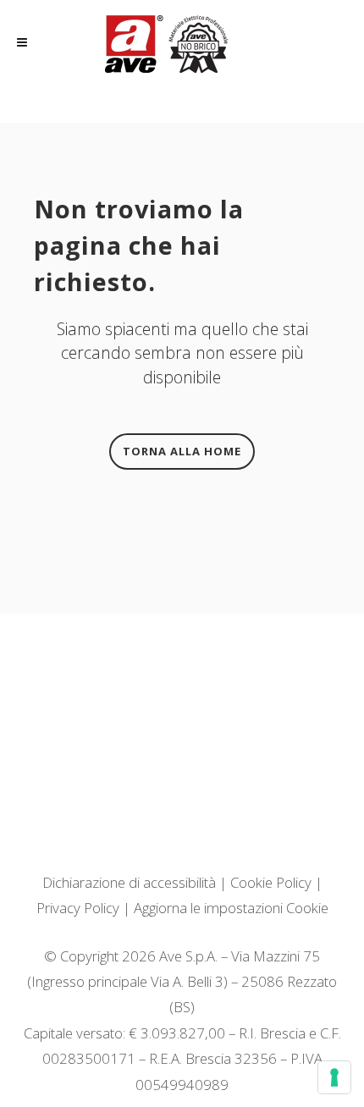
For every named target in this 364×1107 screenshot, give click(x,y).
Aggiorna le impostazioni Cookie (231, 907)
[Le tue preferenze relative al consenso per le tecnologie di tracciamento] (334, 1077)
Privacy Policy (77, 907)
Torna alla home (182, 451)
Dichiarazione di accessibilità (129, 882)
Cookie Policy (271, 882)
